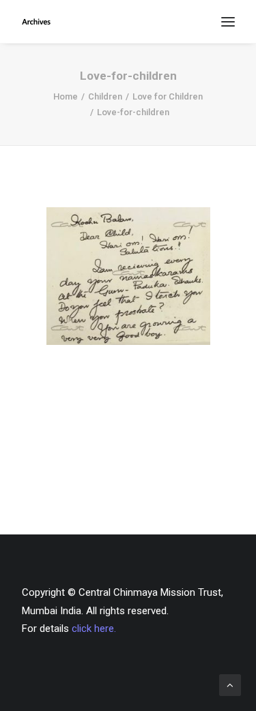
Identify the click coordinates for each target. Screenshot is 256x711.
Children (105, 96)
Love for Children (167, 96)
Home (65, 96)
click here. (94, 628)
